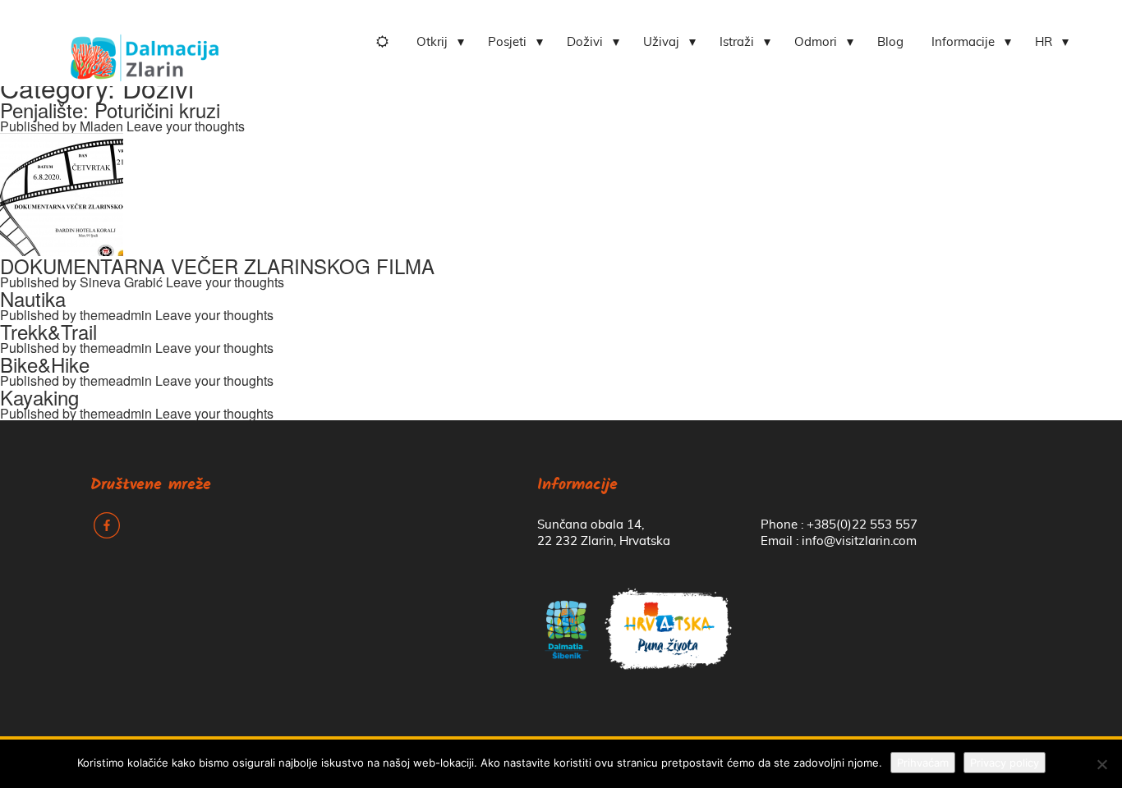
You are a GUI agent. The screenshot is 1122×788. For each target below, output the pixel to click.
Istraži (737, 42)
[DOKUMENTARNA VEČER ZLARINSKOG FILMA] (61, 192)
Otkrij (432, 42)
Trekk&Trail (48, 331)
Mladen (101, 126)
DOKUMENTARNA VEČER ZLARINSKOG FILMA (217, 265)
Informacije (963, 42)
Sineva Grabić (121, 282)
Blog (890, 42)
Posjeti (507, 42)
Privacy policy (1004, 762)
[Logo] (144, 51)
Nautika (33, 298)
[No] (1101, 764)
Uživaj (661, 42)
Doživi (585, 42)
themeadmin (116, 314)
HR (1043, 42)
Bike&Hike (45, 364)
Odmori (815, 42)
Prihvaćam (923, 762)
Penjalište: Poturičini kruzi (110, 109)
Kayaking (39, 397)
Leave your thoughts (185, 126)
